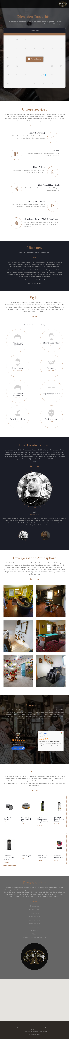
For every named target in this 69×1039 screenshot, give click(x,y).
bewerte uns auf (17, 748)
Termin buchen (36, 59)
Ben (45, 733)
